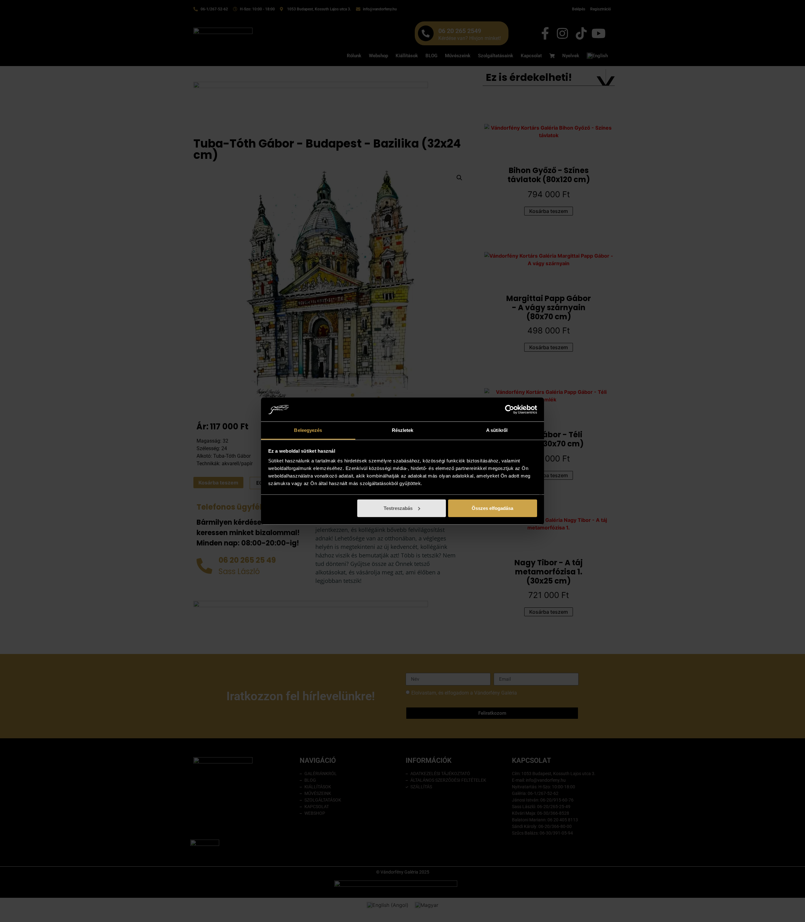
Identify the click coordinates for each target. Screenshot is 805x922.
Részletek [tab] (403, 430)
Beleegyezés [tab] (308, 430)
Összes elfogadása (492, 508)
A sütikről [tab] (497, 430)
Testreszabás (398, 508)
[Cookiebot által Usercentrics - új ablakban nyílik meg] (509, 409)
